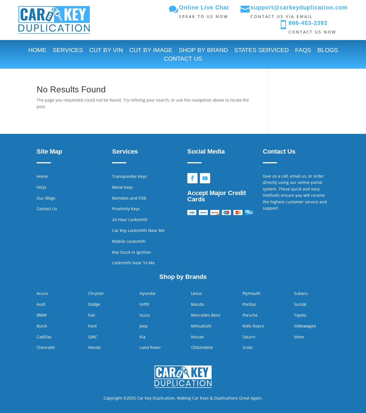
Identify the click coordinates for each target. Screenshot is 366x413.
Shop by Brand (203, 50)
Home (37, 50)
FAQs (303, 50)
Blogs (327, 50)
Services (68, 50)
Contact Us (183, 59)
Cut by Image (150, 50)
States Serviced (261, 50)
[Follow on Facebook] (192, 178)
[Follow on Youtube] (205, 178)
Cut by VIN (106, 50)
